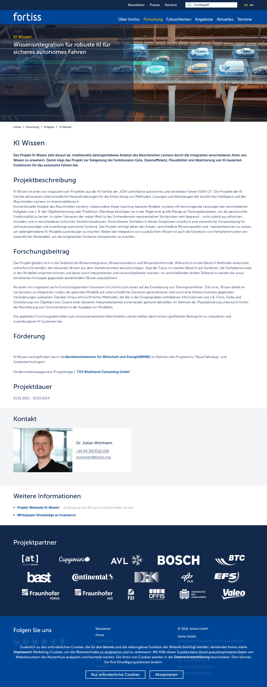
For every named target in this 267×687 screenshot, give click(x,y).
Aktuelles (225, 19)
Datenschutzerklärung (192, 657)
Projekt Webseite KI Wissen (38, 508)
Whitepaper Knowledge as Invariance (46, 515)
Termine (244, 19)
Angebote (204, 19)
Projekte (49, 127)
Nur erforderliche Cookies (115, 674)
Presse (155, 5)
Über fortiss (129, 19)
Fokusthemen (178, 19)
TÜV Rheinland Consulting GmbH (103, 372)
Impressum (22, 652)
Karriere (171, 5)
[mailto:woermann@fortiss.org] (42, 450)
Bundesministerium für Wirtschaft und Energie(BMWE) (108, 357)
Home (17, 127)
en (252, 5)
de (246, 5)
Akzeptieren (166, 674)
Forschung (153, 19)
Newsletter (136, 5)
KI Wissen (66, 127)
